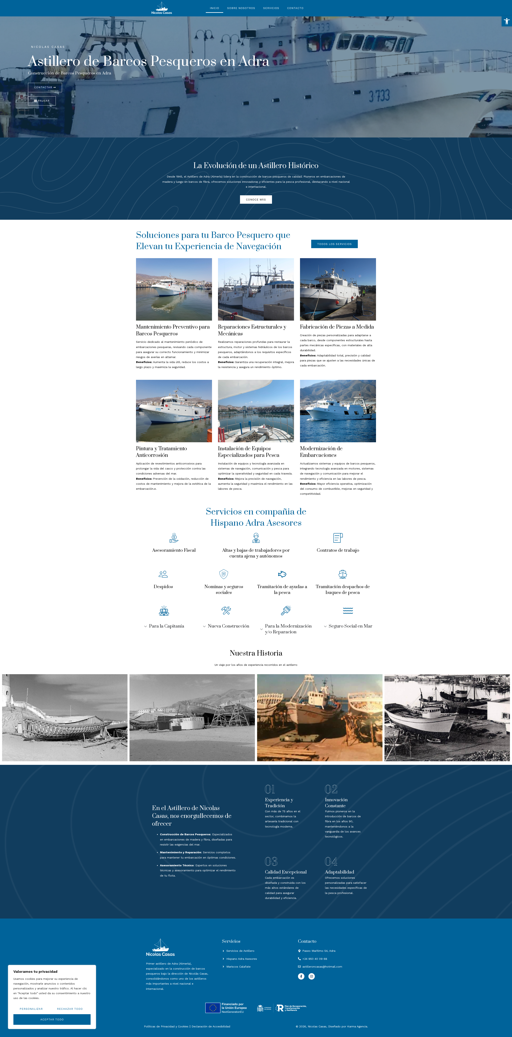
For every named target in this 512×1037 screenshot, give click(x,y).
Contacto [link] (295, 8)
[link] (507, 21)
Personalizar (31, 1008)
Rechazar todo (70, 1008)
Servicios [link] (271, 8)
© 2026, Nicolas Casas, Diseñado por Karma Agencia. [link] (332, 1026)
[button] (6, 718)
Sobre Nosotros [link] (241, 8)
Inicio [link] (214, 8)
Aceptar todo (52, 1019)
